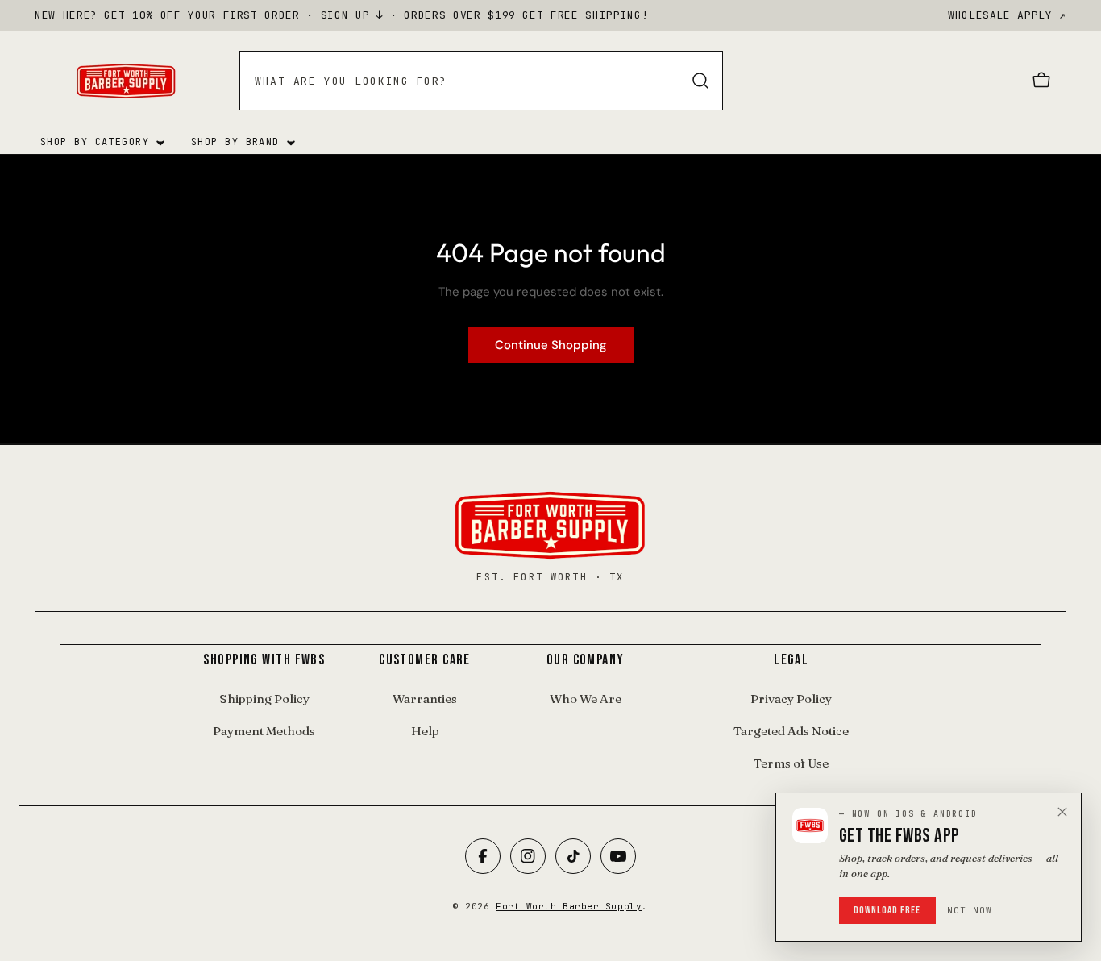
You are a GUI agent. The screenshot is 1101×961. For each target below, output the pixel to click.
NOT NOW (970, 910)
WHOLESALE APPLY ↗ (1007, 15)
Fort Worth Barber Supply (569, 906)
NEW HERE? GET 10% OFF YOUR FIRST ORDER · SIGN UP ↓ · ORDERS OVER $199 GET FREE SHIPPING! (341, 15)
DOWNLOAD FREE (887, 910)
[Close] (1062, 811)
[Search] (700, 80)
